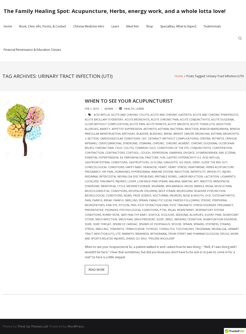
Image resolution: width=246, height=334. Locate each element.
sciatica (154, 214)
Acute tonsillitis (202, 124)
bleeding (156, 133)
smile (169, 219)
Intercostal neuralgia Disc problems (126, 176)
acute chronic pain (164, 119)
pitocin (124, 205)
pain (88, 200)
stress (89, 229)
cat (144, 138)
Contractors (115, 152)
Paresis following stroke (192, 200)
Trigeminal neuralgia (210, 229)
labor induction (191, 176)
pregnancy (225, 205)
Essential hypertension (101, 157)
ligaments (227, 176)
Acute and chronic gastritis (170, 114)
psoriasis (111, 210)
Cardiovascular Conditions (120, 138)
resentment (185, 210)
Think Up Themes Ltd (33, 326)
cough (145, 152)
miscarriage (174, 186)
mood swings (194, 186)
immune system (162, 171)
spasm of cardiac (125, 224)
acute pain (137, 124)
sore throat (102, 224)
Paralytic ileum (160, 200)
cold (118, 148)
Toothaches (185, 229)
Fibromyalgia (134, 157)
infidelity (214, 171)
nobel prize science (137, 195)
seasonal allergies (189, 214)
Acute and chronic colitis (130, 114)
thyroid (152, 229)
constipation (222, 148)
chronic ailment (178, 143)
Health (129, 108)
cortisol (132, 152)
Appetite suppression (127, 129)
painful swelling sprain (130, 200)
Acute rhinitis (156, 124)
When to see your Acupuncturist (129, 101)
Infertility (198, 171)
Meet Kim (132, 26)
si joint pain (212, 214)
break (168, 133)
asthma (163, 129)
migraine (158, 186)
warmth (128, 233)
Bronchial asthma (208, 133)
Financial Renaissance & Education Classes (32, 50)
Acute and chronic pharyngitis (215, 114)
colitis (129, 148)
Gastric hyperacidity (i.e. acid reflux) (192, 157)
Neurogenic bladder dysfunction (201, 191)
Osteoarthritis (223, 195)
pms (133, 205)
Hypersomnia (140, 171)
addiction (223, 124)
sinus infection (106, 219)
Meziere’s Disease (138, 186)
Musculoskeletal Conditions (106, 191)
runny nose (111, 214)
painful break (102, 200)
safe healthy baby (134, 214)
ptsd (163, 210)
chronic (158, 143)
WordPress (76, 326)
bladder (142, 133)
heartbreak (196, 167)
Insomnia (91, 176)
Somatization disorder (220, 219)
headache (150, 167)
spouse (176, 224)
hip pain (107, 171)
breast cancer (183, 133)
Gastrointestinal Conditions (106, 162)
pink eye (111, 205)
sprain (187, 224)
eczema (230, 152)
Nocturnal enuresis (167, 195)
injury (226, 171)
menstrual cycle (113, 186)
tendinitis (117, 229)
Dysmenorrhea (206, 152)
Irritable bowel (166, 176)
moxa (209, 186)
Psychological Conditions (138, 210)
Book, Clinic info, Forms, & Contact (42, 26)
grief (196, 162)
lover (132, 181)
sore (88, 224)
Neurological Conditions (103, 195)
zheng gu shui (136, 238)
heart (162, 167)
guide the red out (214, 162)
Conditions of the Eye (173, 148)
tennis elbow (134, 229)
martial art (190, 181)
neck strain (167, 191)
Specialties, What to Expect (178, 26)
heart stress (177, 167)
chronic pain (104, 148)
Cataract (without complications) (173, 138)
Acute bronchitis (137, 119)
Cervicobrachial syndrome (117, 143)
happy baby (134, 167)
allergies (91, 129)
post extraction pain (153, 205)
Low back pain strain (152, 181)
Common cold (145, 148)
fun (162, 157)
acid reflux (102, 114)
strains (225, 224)
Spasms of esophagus (154, 224)
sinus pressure (144, 219)
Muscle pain (223, 186)
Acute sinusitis (178, 124)
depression (160, 152)
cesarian (145, 143)
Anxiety (105, 129)
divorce (189, 152)
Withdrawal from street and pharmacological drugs (189, 233)
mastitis (206, 181)
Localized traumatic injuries (105, 181)
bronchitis (231, 133)
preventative (94, 210)
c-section (91, 138)
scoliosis (167, 214)
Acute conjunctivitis (195, 119)
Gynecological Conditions (104, 167)
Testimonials (212, 26)
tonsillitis (166, 229)
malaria (174, 181)
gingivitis (171, 162)
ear (221, 152)
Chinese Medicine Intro (88, 26)
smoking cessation (188, 219)
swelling (101, 229)
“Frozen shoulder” (161, 238)
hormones (122, 171)
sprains (198, 224)
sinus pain (125, 219)
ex (121, 157)
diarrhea (175, 152)
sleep (160, 219)
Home (8, 26)
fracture (151, 157)
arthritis (150, 129)
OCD (208, 195)
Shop (149, 26)
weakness (142, 233)
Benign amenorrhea (214, 129)
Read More (97, 270)
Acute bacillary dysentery (104, 119)
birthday (128, 133)
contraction (94, 152)
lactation (211, 176)
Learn (115, 26)
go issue (185, 162)
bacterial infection (184, 129)
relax (172, 210)
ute (118, 233)
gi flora (156, 162)
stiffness (211, 224)
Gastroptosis (139, 162)
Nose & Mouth (193, 195)
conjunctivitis (200, 148)
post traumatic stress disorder (193, 205)
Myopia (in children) (143, 191)
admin (109, 108)
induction (181, 171)
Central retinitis (212, 138)
